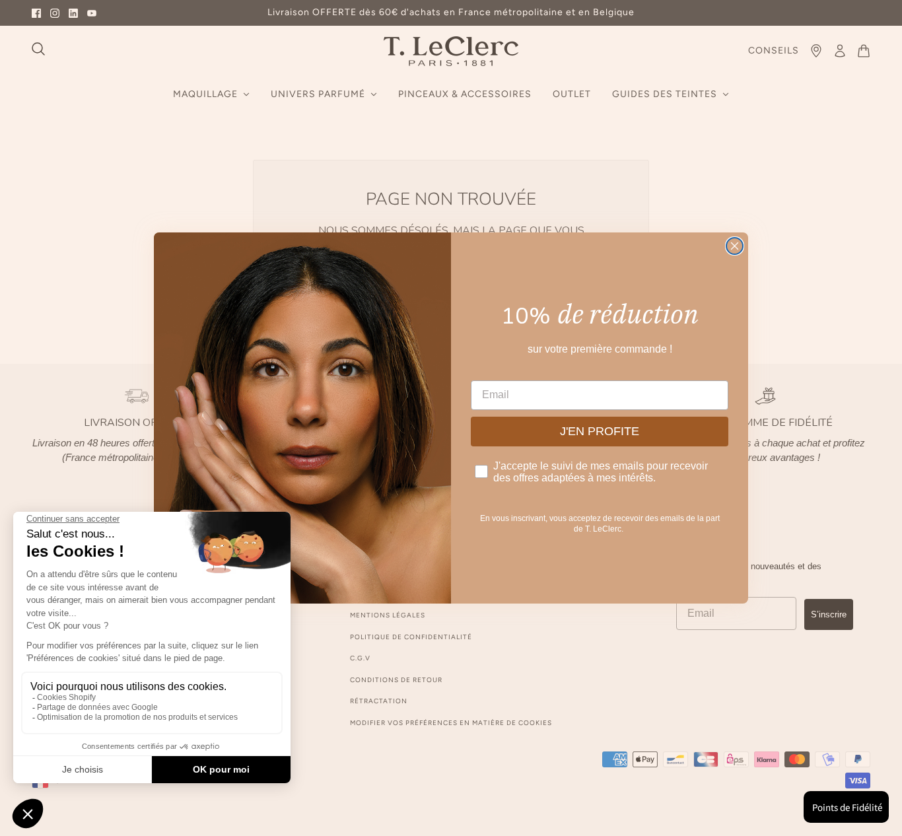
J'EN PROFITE (599, 431)
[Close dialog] (734, 246)
